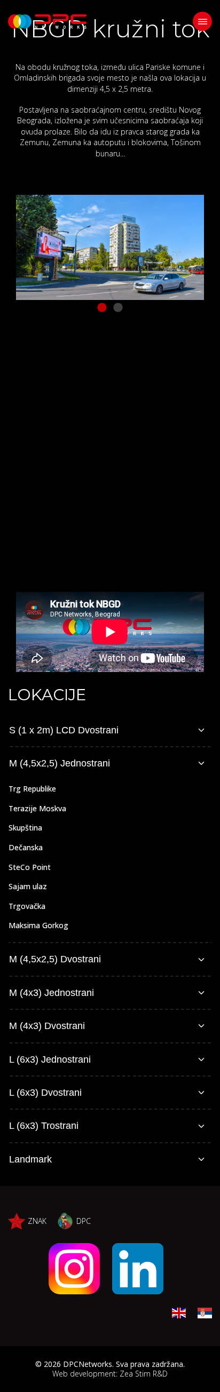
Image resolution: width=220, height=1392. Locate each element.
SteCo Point (30, 867)
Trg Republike (32, 789)
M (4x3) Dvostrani (47, 1026)
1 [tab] (102, 308)
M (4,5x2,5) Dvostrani (55, 959)
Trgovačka (27, 906)
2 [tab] (118, 308)
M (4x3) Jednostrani (51, 992)
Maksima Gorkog (38, 925)
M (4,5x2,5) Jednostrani (59, 763)
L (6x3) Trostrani (43, 1125)
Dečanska (26, 847)
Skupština (25, 827)
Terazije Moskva (37, 808)
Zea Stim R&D (144, 1374)
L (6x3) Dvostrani (45, 1092)
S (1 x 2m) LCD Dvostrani (64, 730)
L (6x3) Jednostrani (50, 1059)
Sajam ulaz (28, 886)
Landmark (30, 1159)
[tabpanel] (110, 247)
